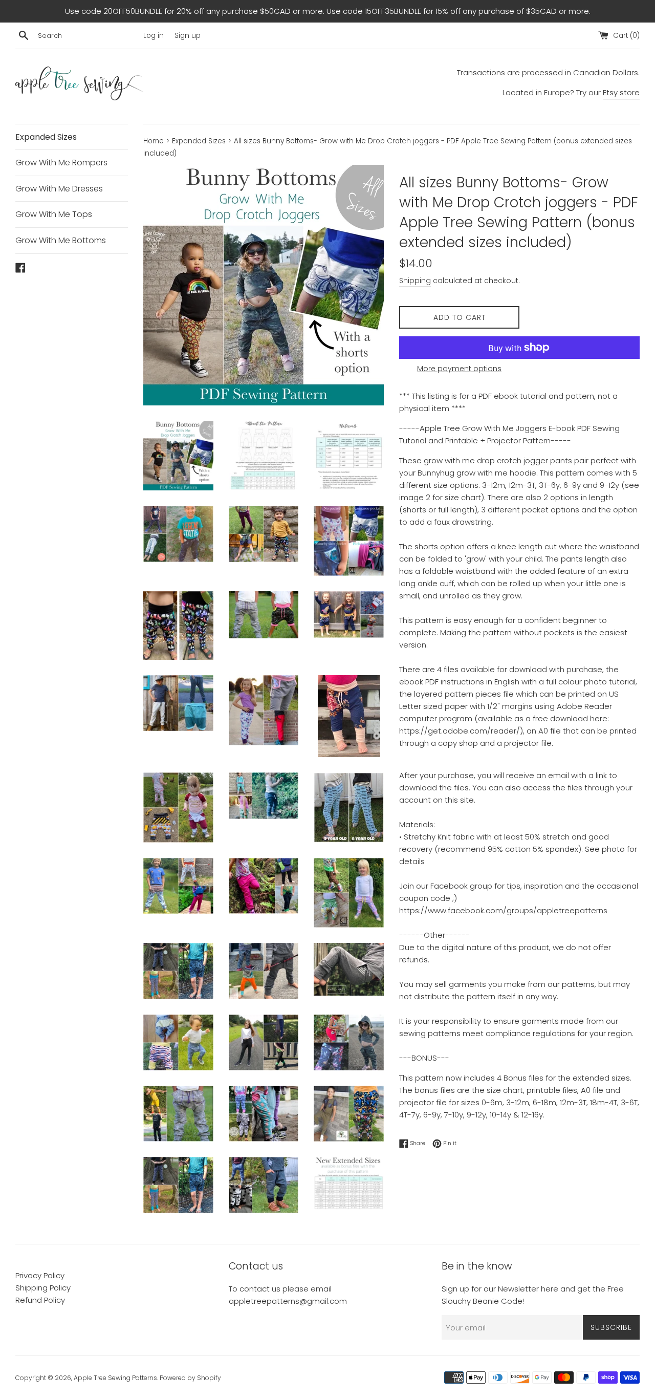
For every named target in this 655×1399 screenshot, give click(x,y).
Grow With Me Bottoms (60, 240)
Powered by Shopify (190, 1377)
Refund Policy (40, 1300)
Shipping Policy (43, 1287)
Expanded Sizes (46, 137)
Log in (153, 35)
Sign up (187, 35)
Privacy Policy (39, 1275)
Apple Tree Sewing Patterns (115, 1377)
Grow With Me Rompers (61, 162)
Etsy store (621, 92)
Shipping (415, 280)
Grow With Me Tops (53, 214)
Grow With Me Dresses (59, 189)
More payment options (459, 368)
